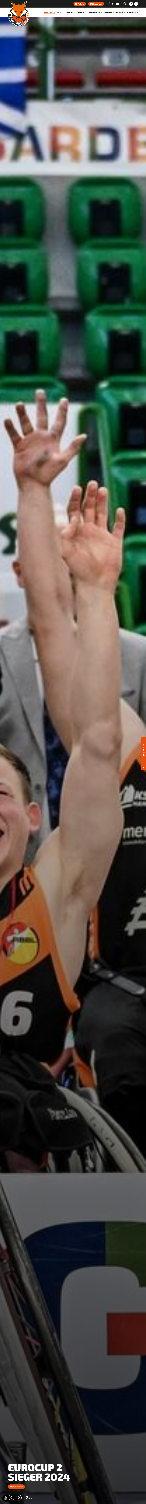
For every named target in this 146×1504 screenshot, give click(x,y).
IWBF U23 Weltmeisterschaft (41, 1467)
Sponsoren (94, 12)
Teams (70, 12)
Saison (81, 12)
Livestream (97, 4)
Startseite (49, 12)
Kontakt (131, 12)
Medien (108, 12)
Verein (119, 12)
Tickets (80, 4)
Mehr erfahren (16, 1487)
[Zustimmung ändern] (5, 1498)
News (60, 12)
